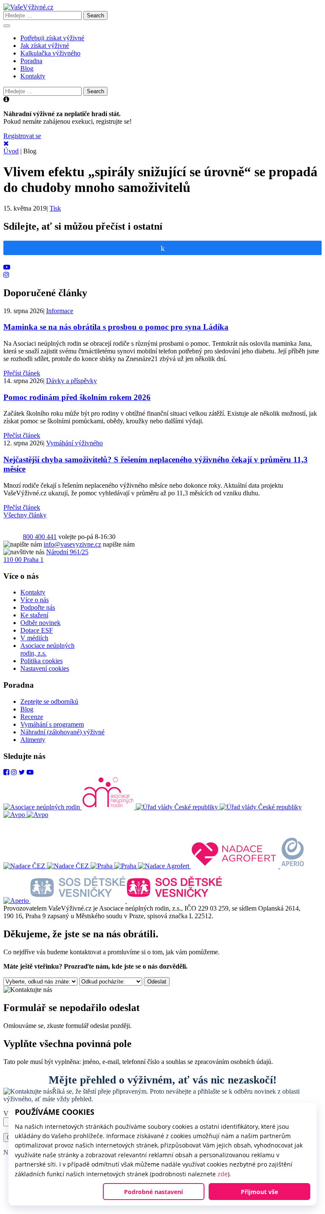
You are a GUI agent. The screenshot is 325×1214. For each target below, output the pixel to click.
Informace (59, 310)
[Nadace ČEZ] (47, 866)
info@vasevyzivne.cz (72, 544)
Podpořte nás (37, 607)
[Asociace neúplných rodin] (69, 807)
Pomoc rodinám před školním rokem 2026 (77, 397)
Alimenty (32, 739)
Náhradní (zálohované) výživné (62, 732)
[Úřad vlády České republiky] (219, 807)
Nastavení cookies (44, 668)
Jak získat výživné (44, 45)
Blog (26, 68)
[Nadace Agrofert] (209, 866)
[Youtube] (6, 267)
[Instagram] (14, 772)
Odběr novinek (40, 622)
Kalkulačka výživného (50, 53)
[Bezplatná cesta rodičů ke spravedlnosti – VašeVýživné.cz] (28, 7)
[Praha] (114, 866)
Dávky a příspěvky (71, 380)
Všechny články (25, 515)
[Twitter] (22, 772)
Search (95, 15)
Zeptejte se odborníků (49, 701)
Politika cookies (41, 660)
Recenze (31, 716)
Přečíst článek (21, 373)
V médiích (34, 638)
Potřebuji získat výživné (52, 38)
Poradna (31, 60)
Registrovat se (22, 135)
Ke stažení (34, 615)
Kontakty (32, 76)
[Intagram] (6, 274)
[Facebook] (6, 772)
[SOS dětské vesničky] (126, 900)
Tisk (55, 208)
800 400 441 (40, 536)
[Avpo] (25, 814)
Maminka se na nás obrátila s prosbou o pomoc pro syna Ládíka (116, 326)
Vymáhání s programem (52, 724)
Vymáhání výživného (74, 443)
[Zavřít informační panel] (6, 143)
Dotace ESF (36, 630)
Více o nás (34, 599)
